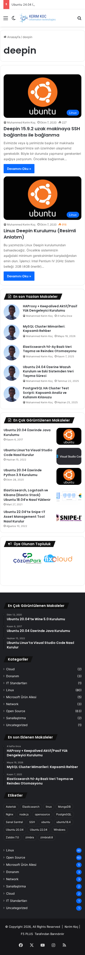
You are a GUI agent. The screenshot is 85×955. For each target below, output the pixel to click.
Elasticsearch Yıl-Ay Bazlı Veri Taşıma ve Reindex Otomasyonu (49, 348)
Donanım (12, 676)
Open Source (15, 711)
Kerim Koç (71, 926)
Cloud (10, 669)
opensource (42, 814)
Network (12, 704)
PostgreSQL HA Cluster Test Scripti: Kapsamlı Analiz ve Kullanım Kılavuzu (46, 392)
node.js (24, 814)
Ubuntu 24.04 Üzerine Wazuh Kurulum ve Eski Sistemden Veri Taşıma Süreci (48, 371)
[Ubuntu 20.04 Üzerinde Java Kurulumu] (68, 436)
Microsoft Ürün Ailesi (21, 697)
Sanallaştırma (16, 718)
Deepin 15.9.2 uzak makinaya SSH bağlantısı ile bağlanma (42, 131)
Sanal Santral (14, 822)
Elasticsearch (30, 806)
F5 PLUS (27, 934)
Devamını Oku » (19, 169)
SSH (32, 822)
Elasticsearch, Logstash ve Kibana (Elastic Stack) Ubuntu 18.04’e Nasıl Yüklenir (27, 495)
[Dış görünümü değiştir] (13, 20)
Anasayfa (13, 37)
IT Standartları (16, 683)
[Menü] (5, 20)
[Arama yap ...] (79, 20)
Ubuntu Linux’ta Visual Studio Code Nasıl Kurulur (28, 452)
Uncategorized (16, 725)
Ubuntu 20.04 (15, 829)
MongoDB (64, 806)
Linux (10, 690)
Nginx (9, 814)
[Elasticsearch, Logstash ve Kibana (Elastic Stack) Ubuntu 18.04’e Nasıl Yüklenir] (68, 496)
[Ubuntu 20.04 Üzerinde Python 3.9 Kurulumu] (68, 476)
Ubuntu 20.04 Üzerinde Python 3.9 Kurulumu (23, 472)
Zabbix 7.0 (12, 837)
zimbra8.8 (46, 837)
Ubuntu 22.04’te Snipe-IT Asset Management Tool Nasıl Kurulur (24, 517)
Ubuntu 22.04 (38, 829)
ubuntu (45, 822)
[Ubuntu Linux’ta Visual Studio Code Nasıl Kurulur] (68, 456)
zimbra (29, 837)
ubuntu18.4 (63, 822)
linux (49, 806)
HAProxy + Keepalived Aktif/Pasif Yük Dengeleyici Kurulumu (50, 308)
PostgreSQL (63, 814)
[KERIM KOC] (37, 17)
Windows (59, 829)
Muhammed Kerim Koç (21, 122)
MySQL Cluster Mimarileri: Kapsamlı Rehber (44, 328)
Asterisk (11, 806)
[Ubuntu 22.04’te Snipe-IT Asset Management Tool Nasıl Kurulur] (68, 518)
